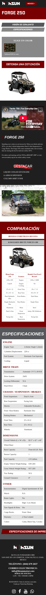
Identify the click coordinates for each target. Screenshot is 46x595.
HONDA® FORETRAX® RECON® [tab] (23, 237)
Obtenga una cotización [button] (23, 64)
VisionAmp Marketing (26, 579)
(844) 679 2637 (28, 562)
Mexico (30, 4)
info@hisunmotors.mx (33, 566)
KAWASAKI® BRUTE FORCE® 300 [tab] (23, 243)
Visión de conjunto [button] (23, 24)
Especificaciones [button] (23, 29)
